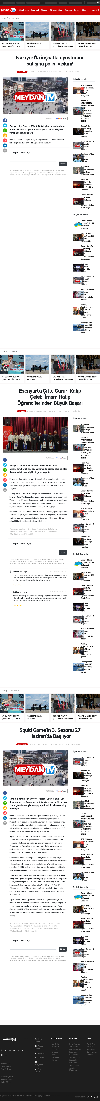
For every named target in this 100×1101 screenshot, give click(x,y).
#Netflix (25, 923)
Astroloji (90, 1055)
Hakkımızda (5, 1064)
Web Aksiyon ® (92, 1097)
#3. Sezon (43, 923)
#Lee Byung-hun (16, 926)
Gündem (44, 10)
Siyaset (53, 10)
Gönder (62, 164)
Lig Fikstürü (73, 1055)
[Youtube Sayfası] (15, 1050)
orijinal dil (52, 891)
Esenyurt (35, 10)
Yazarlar (41, 1053)
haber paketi (65, 1096)
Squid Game (15, 900)
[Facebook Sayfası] (2, 1050)
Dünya (77, 10)
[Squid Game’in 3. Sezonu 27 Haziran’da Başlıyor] (35, 768)
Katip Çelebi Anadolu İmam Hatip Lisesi (33, 497)
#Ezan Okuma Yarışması (19, 532)
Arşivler (41, 1058)
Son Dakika (24, 10)
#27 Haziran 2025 (31, 931)
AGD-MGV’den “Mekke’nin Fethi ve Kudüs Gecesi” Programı (87, 90)
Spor (60, 10)
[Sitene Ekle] (7, 1055)
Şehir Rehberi (74, 1065)
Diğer (84, 10)
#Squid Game (15, 923)
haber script (24, 1098)
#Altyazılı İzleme (40, 926)
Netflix (27, 906)
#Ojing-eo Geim (15, 928)
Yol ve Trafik (74, 1047)
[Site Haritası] (3, 1055)
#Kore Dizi (33, 923)
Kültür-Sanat (15, 691)
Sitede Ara (91, 1044)
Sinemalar (73, 1060)
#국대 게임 (53, 926)
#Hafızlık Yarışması (37, 532)
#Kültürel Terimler (16, 931)
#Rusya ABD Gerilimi (51, 928)
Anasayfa (5, 18)
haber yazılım (15, 1098)
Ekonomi (68, 10)
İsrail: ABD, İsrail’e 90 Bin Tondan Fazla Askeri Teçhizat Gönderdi (87, 185)
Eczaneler (73, 1052)
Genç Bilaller (16, 494)
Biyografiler (91, 1049)
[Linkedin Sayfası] (19, 1050)
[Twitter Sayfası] (6, 1050)
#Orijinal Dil (28, 926)
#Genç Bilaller (52, 532)
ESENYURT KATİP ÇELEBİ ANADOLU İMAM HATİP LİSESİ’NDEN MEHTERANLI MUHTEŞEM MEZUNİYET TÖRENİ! (87, 111)
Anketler (90, 1047)
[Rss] (23, 1050)
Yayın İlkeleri (5, 1066)
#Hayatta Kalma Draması (32, 928)
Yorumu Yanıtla (18, 585)
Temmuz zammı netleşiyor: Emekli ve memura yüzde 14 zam (87, 294)
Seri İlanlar (73, 1063)
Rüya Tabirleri (92, 1052)
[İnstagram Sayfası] (11, 1050)
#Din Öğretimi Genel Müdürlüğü (21, 534)
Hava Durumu (74, 1044)
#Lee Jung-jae (54, 923)
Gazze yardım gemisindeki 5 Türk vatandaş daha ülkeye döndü (86, 328)
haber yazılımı (55, 1096)
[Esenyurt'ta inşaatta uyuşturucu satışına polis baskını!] (35, 95)
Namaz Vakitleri (75, 1049)
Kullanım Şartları (7, 1077)
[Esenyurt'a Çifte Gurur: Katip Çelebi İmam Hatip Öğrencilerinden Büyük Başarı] (35, 435)
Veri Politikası (6, 1069)
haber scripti (4, 1098)
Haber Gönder (6, 1082)
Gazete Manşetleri (73, 1069)
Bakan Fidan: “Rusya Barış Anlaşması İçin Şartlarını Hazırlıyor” (86, 131)
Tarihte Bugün (74, 1057)
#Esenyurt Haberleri (17, 529)
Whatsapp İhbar (7, 1079)
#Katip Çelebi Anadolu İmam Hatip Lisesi (41, 529)
